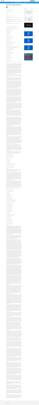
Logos (9, 402)
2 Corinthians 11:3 (11, 71)
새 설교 (25, 50)
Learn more (25, 2)
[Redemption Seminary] (28, 56)
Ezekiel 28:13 (11, 92)
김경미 (25, 51)
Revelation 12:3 (15, 176)
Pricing (23, 402)
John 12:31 (13, 244)
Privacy (25, 402)
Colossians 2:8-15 (17, 381)
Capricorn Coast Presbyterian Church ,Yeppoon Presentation (29, 37)
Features (20, 402)
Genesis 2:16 (15, 295)
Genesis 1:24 (7, 115)
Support (32, 402)
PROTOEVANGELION (26, 43)
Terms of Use (29, 402)
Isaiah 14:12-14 (7, 168)
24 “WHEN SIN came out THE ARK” (27, 36)
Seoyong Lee (25, 44)
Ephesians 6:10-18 (18, 274)
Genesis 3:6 (13, 280)
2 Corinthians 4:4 (13, 245)
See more (32, 30)
